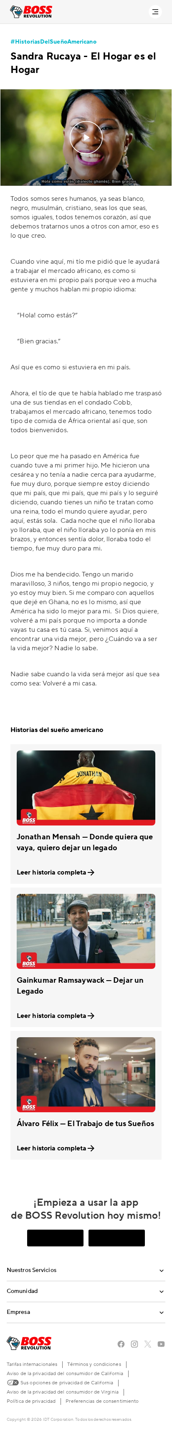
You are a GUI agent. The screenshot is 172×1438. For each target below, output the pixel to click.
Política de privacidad (31, 1401)
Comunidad (22, 1291)
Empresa (18, 1312)
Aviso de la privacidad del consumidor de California (65, 1374)
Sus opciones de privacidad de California (66, 1383)
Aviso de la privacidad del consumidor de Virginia (63, 1392)
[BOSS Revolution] (31, 11)
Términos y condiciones (94, 1364)
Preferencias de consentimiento (102, 1401)
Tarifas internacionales (32, 1364)
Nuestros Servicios (31, 1270)
